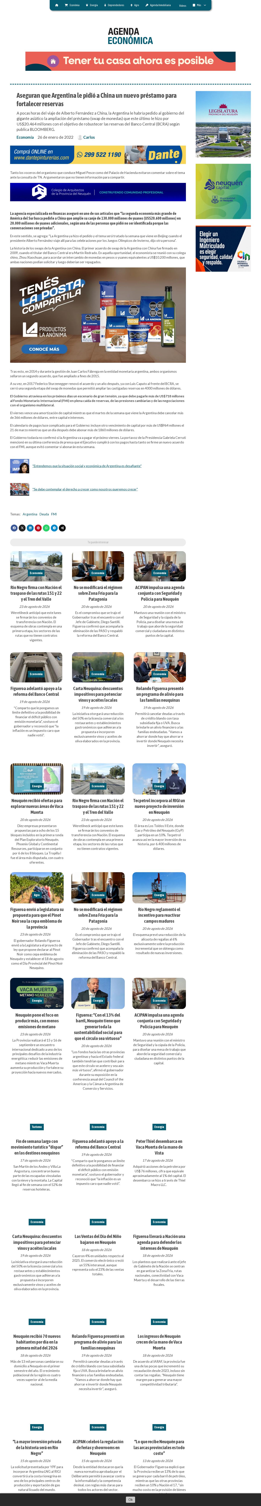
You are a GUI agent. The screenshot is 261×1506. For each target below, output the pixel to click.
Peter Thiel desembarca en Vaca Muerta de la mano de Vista (159, 1147)
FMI (54, 514)
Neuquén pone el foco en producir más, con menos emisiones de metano (37, 1020)
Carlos (89, 137)
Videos (182, 5)
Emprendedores (116, 5)
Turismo (37, 1127)
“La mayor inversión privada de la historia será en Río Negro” (37, 1447)
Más (199, 5)
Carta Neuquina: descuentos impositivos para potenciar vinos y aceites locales (98, 694)
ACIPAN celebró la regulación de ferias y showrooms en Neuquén (98, 1447)
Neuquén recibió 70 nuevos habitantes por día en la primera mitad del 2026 (37, 1341)
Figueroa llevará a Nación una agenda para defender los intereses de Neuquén (159, 1242)
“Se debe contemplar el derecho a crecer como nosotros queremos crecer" (85, 489)
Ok (130, 1500)
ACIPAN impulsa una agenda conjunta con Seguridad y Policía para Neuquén (160, 593)
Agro (136, 5)
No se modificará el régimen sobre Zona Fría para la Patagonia (98, 593)
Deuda (44, 514)
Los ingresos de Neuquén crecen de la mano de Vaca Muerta (159, 1341)
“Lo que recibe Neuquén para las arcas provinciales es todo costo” (159, 1447)
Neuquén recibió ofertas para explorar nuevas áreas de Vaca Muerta (37, 806)
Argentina (30, 514)
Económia (74, 5)
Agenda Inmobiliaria (160, 5)
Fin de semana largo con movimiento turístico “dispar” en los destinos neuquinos (37, 1147)
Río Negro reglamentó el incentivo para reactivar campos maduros (159, 915)
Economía (25, 137)
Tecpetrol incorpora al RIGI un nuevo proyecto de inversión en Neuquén (159, 806)
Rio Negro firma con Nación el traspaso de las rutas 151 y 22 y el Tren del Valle (36, 593)
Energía (94, 5)
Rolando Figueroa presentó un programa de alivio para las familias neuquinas (160, 694)
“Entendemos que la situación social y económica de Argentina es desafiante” (87, 466)
